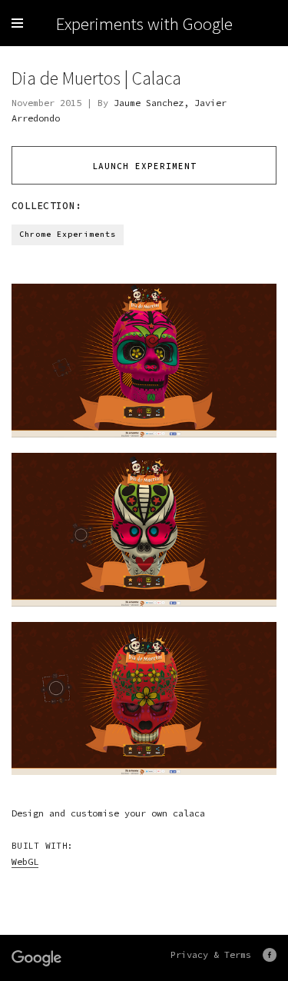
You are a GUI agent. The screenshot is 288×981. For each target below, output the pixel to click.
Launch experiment (144, 166)
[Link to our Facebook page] (269, 955)
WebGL (25, 861)
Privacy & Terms (210, 954)
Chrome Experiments (67, 234)
